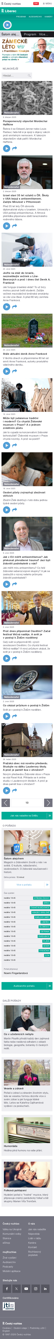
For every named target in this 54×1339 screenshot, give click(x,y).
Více (43, 34)
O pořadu (9, 825)
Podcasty (8, 1266)
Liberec (45, 922)
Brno (46, 903)
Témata (45, 960)
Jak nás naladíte (37, 1229)
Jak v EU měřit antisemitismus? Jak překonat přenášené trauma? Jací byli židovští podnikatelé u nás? (26, 560)
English (6, 1331)
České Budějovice (40, 908)
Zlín (47, 955)
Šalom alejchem (14, 858)
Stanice (7, 1238)
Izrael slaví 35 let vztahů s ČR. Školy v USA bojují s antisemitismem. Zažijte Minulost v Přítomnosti (26, 198)
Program (21, 17)
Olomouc (44, 927)
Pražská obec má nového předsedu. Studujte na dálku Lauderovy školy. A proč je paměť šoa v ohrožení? (25, 766)
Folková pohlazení (15, 1190)
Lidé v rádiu (34, 1238)
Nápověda (34, 1233)
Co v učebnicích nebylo (19, 1034)
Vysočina (44, 951)
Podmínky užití (37, 1328)
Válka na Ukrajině (12, 1229)
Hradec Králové (40, 912)
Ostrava (45, 932)
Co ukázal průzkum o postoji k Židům (26, 705)
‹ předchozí (6, 803)
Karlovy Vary (42, 917)
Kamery (48, 17)
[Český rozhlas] (11, 3)
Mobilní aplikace (12, 1271)
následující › (48, 803)
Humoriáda (10, 1146)
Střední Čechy (41, 898)
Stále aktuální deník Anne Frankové (25, 353)
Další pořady (12, 1000)
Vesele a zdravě (14, 1088)
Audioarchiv (35, 17)
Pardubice (44, 936)
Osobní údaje (20, 1328)
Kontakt (32, 1247)
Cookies (7, 1328)
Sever (46, 946)
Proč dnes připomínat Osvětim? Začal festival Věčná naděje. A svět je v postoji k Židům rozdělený (26, 634)
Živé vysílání (9, 1257)
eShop (6, 1242)
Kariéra (32, 1242)
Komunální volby (12, 1233)
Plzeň (46, 941)
